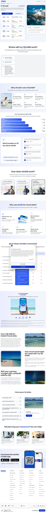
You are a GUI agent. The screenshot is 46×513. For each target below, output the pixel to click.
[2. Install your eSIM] (23, 187)
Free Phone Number (22, 483)
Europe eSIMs (11, 475)
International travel (31, 475)
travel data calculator (33, 365)
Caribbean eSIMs (12, 483)
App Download (22, 475)
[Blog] (8, 438)
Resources (31, 470)
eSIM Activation (22, 479)
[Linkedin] (38, 505)
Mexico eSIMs (11, 489)
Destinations (3, 3)
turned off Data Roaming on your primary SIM (11, 382)
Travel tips (30, 483)
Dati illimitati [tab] (18, 13)
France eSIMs (11, 493)
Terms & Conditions (42, 481)
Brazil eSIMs (11, 495)
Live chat (40, 475)
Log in (40, 483)
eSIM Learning (31, 485)
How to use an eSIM (31, 493)
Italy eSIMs (11, 497)
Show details (31, 259)
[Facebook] (33, 505)
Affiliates (21, 489)
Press (20, 491)
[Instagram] (42, 505)
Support (40, 470)
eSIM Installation (22, 477)
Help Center (41, 485)
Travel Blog (31, 473)
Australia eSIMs (12, 499)
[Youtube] (40, 505)
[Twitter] (36, 505)
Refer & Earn (21, 493)
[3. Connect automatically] (38, 187)
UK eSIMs (11, 491)
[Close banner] (34, 245)
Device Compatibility (32, 487)
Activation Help (41, 477)
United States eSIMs (12, 487)
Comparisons (31, 479)
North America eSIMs (12, 479)
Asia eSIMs (11, 481)
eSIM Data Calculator (32, 491)
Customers (41, 473)
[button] (12, 17)
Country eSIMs (12, 485)
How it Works (22, 473)
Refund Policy (41, 479)
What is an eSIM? (31, 489)
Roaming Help (31, 495)
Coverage (9, 58)
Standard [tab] (7, 13)
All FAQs (40, 487)
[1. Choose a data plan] (8, 187)
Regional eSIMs (12, 473)
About (21, 485)
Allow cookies (23, 266)
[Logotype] (3, 1)
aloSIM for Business (22, 481)
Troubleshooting (41, 495)
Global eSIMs (11, 477)
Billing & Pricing (41, 493)
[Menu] (44, 1)
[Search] (41, 1)
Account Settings (41, 489)
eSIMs (30, 481)
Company (21, 470)
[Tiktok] (44, 505)
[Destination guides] (23, 438)
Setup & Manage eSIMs (42, 491)
